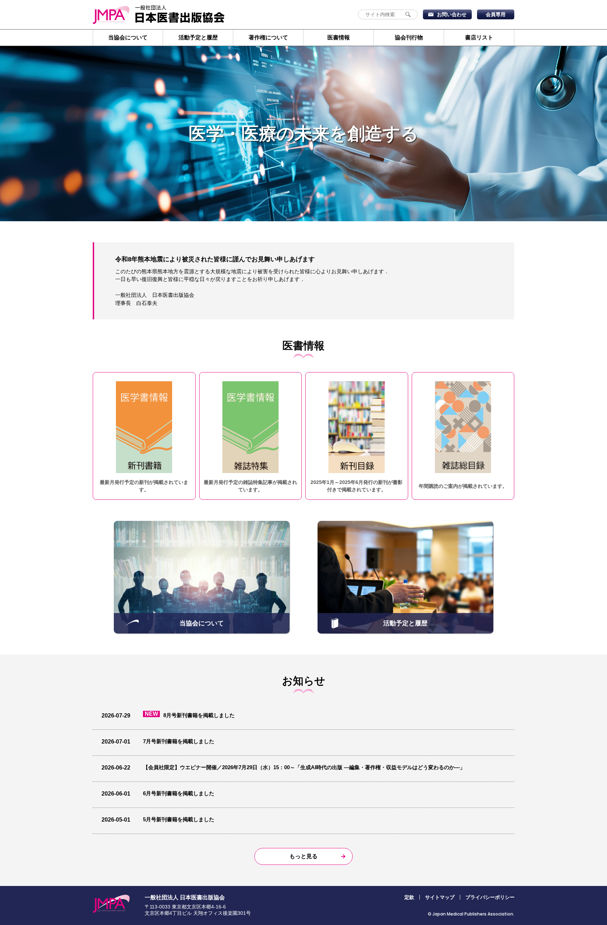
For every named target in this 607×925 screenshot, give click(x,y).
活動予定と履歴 (198, 37)
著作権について (268, 37)
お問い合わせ (451, 14)
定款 (409, 897)
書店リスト (479, 37)
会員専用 (495, 14)
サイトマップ (440, 897)
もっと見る (303, 856)
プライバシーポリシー (490, 897)
